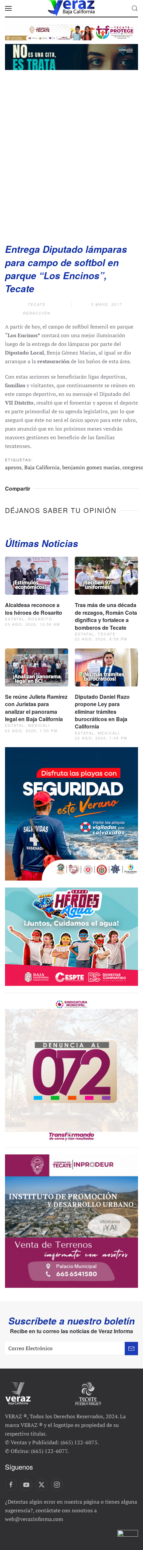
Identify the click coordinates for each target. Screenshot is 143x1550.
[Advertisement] (71, 154)
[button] (8, 8)
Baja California (42, 467)
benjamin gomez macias (91, 467)
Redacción (37, 313)
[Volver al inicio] (71, 8)
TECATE (37, 304)
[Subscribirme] (131, 1348)
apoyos (13, 467)
